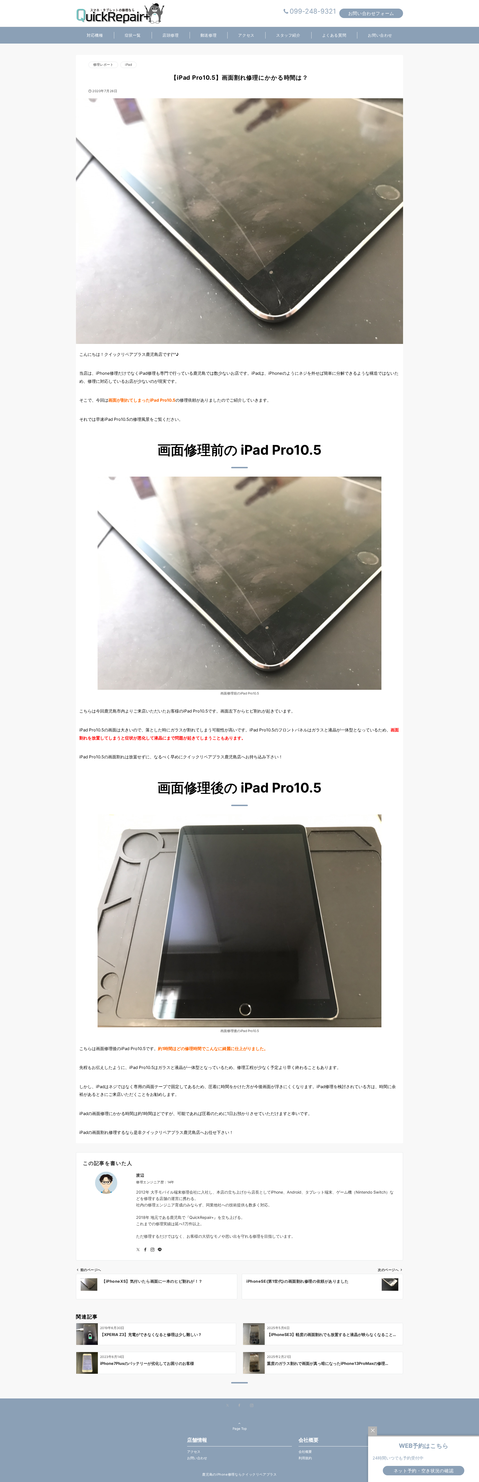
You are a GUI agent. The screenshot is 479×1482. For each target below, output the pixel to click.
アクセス (193, 1452)
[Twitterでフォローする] (138, 1249)
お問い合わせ (197, 1458)
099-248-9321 (313, 11)
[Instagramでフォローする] (152, 1249)
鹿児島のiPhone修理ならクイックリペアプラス (239, 1474)
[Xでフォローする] (227, 1406)
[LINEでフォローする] (160, 1249)
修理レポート (103, 65)
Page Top (240, 1429)
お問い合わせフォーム (371, 13)
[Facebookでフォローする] (145, 1249)
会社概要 (305, 1452)
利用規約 (305, 1458)
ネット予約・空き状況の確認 (423, 1470)
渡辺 (140, 1175)
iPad (128, 65)
